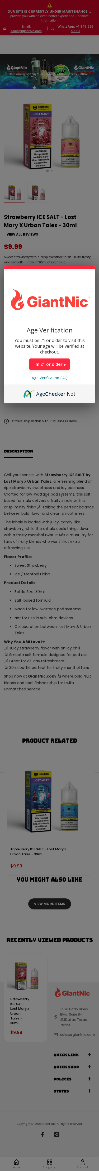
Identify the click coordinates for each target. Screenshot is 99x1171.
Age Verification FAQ (50, 377)
